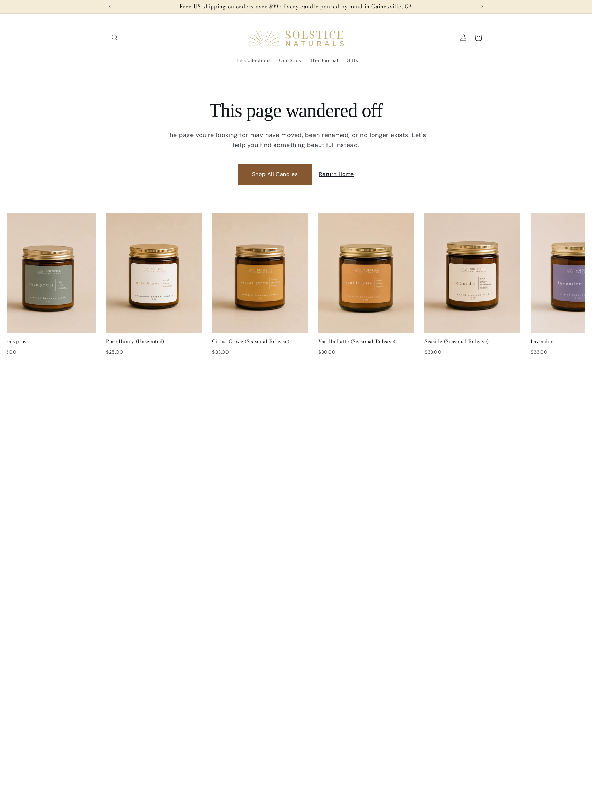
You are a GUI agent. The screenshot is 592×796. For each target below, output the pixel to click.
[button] (115, 37)
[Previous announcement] (110, 6)
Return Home (336, 174)
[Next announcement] (482, 6)
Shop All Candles (275, 174)
